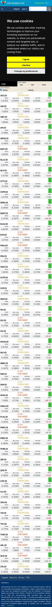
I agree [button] (26, 59)
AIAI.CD (3, 106)
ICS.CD (3, 331)
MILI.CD (3, 352)
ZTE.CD (3, 566)
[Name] (49, 8)
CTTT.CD (3, 181)
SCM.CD (3, 481)
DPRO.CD (4, 202)
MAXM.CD (4, 342)
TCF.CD (3, 513)
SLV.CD (3, 492)
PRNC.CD (4, 438)
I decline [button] (26, 65)
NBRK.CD (4, 363)
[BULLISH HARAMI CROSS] (50, 126)
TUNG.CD (4, 534)
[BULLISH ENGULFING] (50, 169)
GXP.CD (3, 288)
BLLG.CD (4, 160)
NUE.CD (3, 374)
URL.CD (3, 545)
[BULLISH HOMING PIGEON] (50, 383)
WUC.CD (3, 556)
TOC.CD (3, 524)
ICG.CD (3, 320)
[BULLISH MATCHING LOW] (50, 255)
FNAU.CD (4, 245)
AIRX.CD (3, 117)
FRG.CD (3, 256)
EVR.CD (3, 235)
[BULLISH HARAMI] (50, 94)
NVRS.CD (4, 395)
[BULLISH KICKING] (50, 105)
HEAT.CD (3, 299)
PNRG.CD (4, 427)
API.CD (3, 128)
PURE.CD (4, 449)
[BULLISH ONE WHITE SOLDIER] (50, 501)
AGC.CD (3, 95)
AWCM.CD (4, 138)
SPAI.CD (3, 502)
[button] (48, 3)
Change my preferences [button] (26, 71)
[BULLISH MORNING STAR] (50, 244)
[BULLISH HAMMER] (50, 394)
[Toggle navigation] (3, 9)
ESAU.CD (4, 224)
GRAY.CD (4, 267)
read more (10, 605)
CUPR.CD (4, 192)
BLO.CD (3, 170)
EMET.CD (4, 213)
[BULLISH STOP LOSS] (50, 137)
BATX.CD (4, 149)
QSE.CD (3, 470)
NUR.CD (3, 384)
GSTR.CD (4, 277)
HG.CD (3, 310)
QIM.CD (3, 459)
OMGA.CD (4, 406)
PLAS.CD (4, 417)
